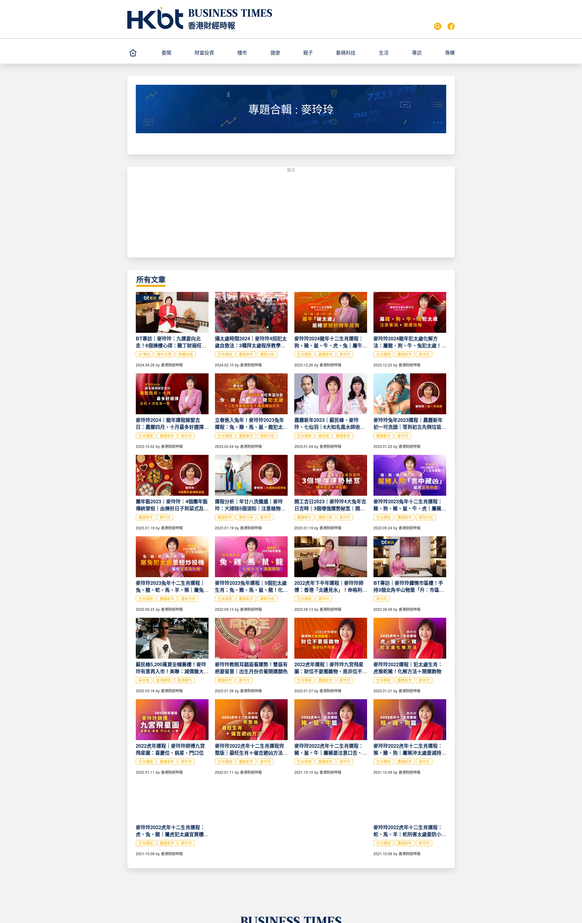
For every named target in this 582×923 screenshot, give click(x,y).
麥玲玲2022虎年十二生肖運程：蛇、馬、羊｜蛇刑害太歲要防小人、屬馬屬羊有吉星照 (408, 834)
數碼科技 (346, 52)
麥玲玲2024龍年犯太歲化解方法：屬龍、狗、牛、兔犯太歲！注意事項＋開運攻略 (409, 345)
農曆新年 (246, 354)
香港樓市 (184, 680)
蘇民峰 (323, 435)
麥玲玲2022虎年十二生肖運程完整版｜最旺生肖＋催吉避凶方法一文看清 (251, 752)
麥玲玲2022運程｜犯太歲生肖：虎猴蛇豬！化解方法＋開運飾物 (408, 668)
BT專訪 (144, 354)
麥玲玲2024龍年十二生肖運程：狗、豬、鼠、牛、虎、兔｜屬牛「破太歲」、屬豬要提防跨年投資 (329, 345)
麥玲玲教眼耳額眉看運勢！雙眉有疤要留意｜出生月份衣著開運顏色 (251, 668)
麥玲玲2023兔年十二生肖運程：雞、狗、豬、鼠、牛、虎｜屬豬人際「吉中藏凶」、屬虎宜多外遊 (409, 508)
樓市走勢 (164, 354)
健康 (275, 52)
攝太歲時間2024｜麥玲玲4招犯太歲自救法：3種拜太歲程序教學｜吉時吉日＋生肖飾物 (251, 345)
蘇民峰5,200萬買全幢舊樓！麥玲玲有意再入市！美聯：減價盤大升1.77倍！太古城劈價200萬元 (172, 671)
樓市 (242, 52)
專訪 (417, 52)
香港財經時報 (211, 25)
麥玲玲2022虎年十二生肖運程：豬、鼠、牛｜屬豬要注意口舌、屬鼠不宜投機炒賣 (330, 752)
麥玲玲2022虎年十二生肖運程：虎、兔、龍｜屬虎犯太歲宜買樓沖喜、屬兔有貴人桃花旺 (172, 834)
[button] (175, 52)
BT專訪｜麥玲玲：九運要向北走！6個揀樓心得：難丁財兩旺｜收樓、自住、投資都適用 (171, 345)
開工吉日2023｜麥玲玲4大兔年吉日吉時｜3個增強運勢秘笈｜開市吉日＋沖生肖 (330, 508)
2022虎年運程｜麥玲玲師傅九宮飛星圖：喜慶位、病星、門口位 (170, 749)
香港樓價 (163, 680)
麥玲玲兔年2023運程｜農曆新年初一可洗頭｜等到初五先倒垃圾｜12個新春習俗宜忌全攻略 (409, 426)
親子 (308, 52)
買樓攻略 (185, 354)
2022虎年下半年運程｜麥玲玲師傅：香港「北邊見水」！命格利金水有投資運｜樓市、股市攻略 (330, 589)
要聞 (166, 52)
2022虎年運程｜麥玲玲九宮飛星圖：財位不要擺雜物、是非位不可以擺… (330, 671)
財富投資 (204, 52)
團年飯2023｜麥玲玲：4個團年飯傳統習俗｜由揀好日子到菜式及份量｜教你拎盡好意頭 (172, 508)
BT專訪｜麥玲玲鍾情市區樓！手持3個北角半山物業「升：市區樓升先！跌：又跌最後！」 (408, 589)
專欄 (450, 52)
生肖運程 (225, 354)
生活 (384, 52)
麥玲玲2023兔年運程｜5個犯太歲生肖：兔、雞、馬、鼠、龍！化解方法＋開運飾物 (251, 589)
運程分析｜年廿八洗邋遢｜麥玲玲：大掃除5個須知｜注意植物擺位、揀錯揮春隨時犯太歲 (250, 508)
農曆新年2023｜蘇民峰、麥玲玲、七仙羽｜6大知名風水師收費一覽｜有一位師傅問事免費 (329, 426)
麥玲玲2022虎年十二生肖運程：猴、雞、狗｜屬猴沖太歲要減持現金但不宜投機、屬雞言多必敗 (409, 752)
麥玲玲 (345, 354)
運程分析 (267, 354)
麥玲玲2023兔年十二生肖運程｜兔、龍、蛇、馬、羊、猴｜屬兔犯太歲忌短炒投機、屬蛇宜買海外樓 (172, 589)
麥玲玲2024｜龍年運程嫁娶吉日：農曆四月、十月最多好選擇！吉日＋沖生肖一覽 (172, 426)
